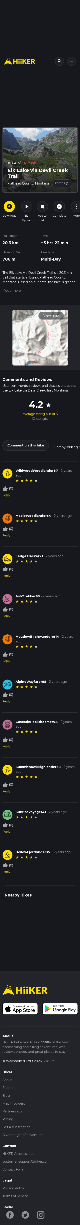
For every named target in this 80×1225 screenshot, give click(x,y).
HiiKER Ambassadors (18, 1154)
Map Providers (13, 1103)
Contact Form (13, 1169)
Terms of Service (15, 1196)
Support (8, 1088)
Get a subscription (16, 1127)
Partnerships (12, 1111)
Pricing (7, 1119)
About (7, 1080)
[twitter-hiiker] (25, 1215)
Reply (6, 495)
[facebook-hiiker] (10, 1215)
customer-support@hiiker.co (24, 1162)
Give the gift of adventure (22, 1135)
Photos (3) (62, 183)
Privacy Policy (13, 1188)
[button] (11, 291)
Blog (6, 1096)
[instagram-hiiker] (40, 1215)
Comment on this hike (25, 445)
